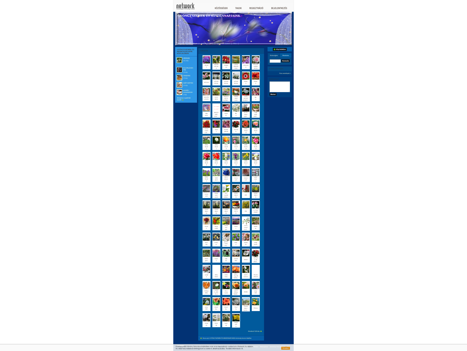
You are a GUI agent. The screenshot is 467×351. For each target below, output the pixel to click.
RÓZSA (206, 82)
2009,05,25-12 (255, 146)
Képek (195, 43)
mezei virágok (226, 227)
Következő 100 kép (254, 331)
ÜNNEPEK (186, 76)
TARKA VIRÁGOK (236, 98)
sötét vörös (255, 179)
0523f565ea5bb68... (236, 292)
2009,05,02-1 (206, 179)
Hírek (211, 43)
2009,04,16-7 (216, 163)
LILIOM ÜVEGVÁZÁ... (246, 98)
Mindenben (285, 55)
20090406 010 (206, 211)
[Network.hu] (185, 7)
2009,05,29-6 (236, 146)
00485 (246, 292)
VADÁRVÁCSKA (216, 66)
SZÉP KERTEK (188, 83)
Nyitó (179, 43)
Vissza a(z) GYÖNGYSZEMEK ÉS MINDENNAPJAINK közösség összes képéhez (226, 338)
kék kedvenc (226, 179)
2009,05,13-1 (245, 163)
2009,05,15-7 (226, 163)
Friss (235, 43)
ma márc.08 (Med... (256, 259)
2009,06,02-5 (255, 130)
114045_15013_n (216, 292)
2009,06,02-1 (216, 146)
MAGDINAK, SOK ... (216, 114)
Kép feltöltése (281, 49)
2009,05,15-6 (236, 163)
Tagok (187, 43)
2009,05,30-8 (226, 146)
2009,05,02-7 (255, 163)
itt (242, 348)
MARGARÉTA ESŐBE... (226, 98)
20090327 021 (236, 211)
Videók (203, 43)
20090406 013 (236, 195)
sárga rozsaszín (216, 195)
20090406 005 (226, 211)
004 (246, 211)
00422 (246, 259)
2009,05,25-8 (206, 163)
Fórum (219, 43)
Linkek (227, 43)
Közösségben (274, 55)
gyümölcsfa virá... (226, 243)
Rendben (286, 348)
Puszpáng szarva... (246, 308)
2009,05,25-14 (245, 146)
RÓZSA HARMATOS (255, 66)
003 (246, 195)
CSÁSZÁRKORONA (236, 66)
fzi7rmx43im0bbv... (226, 195)
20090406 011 (255, 195)
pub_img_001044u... (236, 276)
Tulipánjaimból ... (256, 114)
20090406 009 (216, 211)
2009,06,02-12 (245, 130)
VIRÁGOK (186, 58)
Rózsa (256, 308)
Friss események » (285, 73)
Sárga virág (236, 324)
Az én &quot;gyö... (246, 114)
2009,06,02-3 (206, 146)
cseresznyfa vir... (246, 227)
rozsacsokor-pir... (206, 130)
